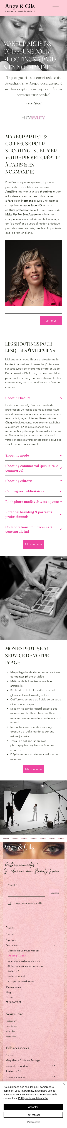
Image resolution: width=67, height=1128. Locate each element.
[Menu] (55, 8)
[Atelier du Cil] (53, 1071)
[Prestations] (53, 945)
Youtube (10, 1031)
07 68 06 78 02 (13, 1002)
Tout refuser (33, 1115)
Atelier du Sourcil (16, 976)
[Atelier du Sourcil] (53, 1076)
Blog (8, 992)
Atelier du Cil (14, 971)
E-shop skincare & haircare (21, 981)
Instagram (11, 1020)
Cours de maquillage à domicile (24, 961)
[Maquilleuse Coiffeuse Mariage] (53, 1060)
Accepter (33, 1107)
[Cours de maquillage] (53, 1066)
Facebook (11, 1026)
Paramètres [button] (33, 1122)
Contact (10, 997)
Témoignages (13, 987)
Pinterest (11, 1036)
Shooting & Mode (17, 955)
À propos (11, 940)
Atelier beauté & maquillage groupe (26, 966)
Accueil (10, 934)
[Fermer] (62, 1086)
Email (12, 885)
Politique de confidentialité (33, 1098)
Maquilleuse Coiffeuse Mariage (23, 950)
